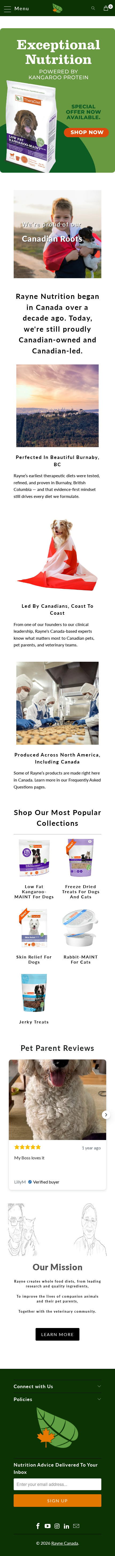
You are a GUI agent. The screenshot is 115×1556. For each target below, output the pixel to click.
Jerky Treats (34, 999)
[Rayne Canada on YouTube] (48, 1526)
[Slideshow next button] (106, 1114)
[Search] (93, 8)
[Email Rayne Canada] (76, 1526)
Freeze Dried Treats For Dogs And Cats (80, 869)
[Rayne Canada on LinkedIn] (67, 1526)
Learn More (57, 1334)
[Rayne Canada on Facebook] (38, 1526)
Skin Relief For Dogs (34, 936)
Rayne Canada (64, 1543)
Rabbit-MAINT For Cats (80, 936)
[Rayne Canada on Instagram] (57, 1526)
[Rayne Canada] (57, 8)
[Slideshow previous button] (9, 1114)
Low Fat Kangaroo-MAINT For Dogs (34, 869)
